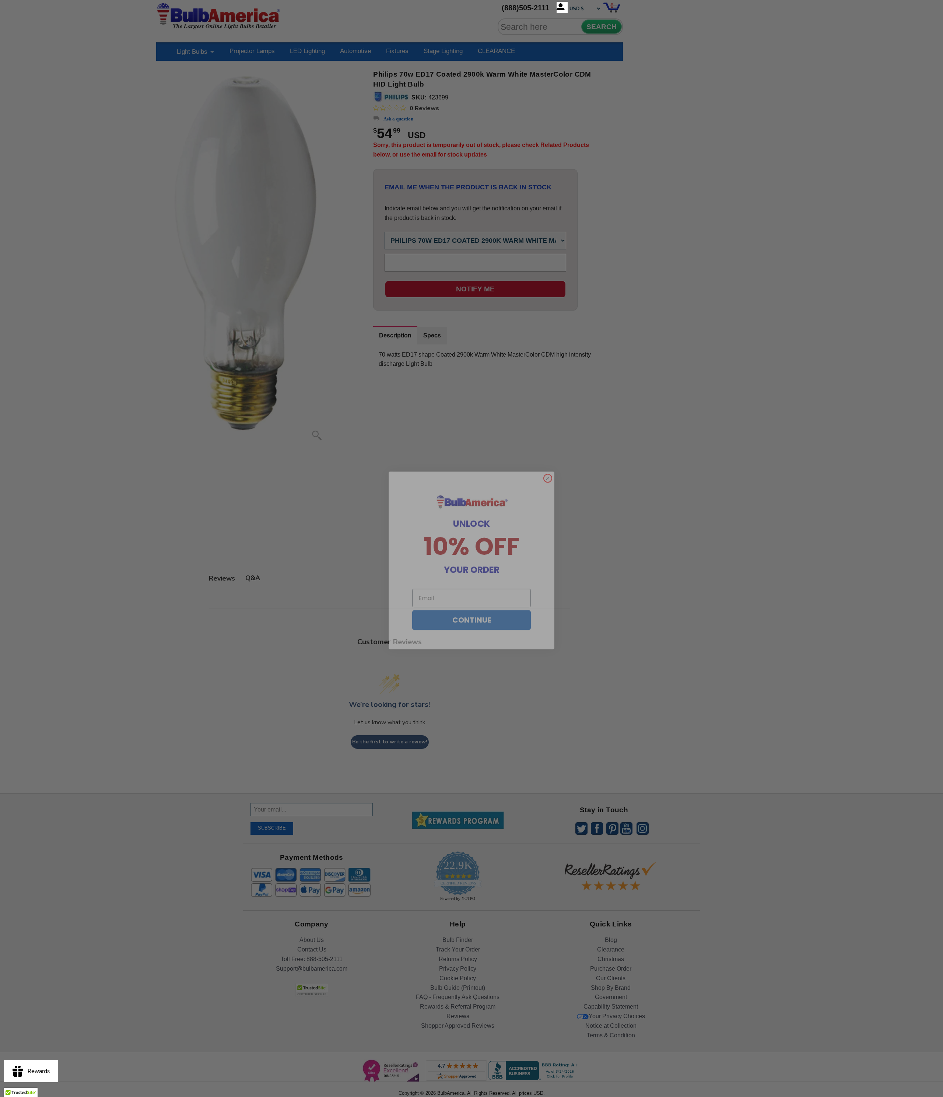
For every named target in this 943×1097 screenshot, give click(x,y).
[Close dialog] (547, 466)
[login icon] (562, 7)
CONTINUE (471, 608)
